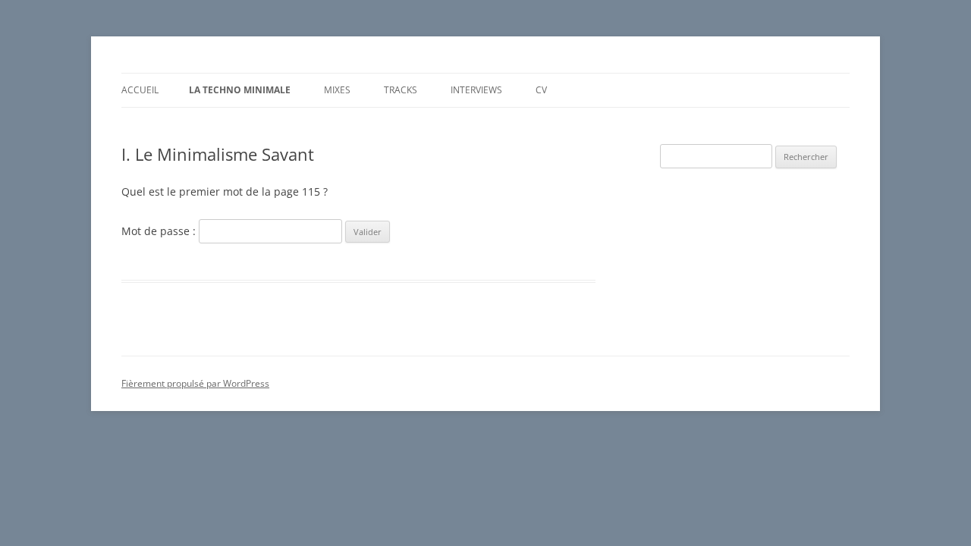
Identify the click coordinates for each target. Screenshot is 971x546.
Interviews (476, 89)
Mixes (337, 89)
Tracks (400, 89)
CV (541, 89)
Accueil (140, 89)
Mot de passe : (160, 231)
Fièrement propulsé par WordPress (195, 383)
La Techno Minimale (240, 89)
